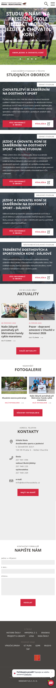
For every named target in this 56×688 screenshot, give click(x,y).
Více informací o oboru (17, 123)
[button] (20, 59)
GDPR (37, 645)
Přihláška (40, 124)
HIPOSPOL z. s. (30, 632)
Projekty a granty (16, 636)
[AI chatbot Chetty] (51, 683)
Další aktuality (28, 351)
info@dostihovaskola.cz (28, 482)
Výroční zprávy (12, 645)
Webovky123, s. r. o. (28, 681)
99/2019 (47, 645)
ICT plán (28, 645)
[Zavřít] (52, 672)
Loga (31, 636)
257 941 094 (22, 460)
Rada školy (43, 636)
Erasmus (45, 632)
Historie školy (13, 632)
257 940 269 (22, 473)
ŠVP (28, 649)
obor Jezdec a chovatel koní (27, 52)
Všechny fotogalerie (28, 413)
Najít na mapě (28, 492)
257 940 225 (22, 466)
